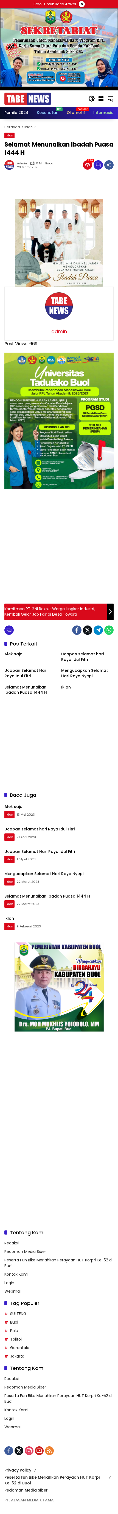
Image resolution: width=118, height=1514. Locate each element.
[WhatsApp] (109, 630)
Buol (14, 1322)
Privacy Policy (17, 1470)
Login (9, 1283)
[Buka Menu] (101, 98)
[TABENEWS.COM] (27, 98)
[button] (91, 98)
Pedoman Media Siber (25, 1251)
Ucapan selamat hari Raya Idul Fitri (82, 657)
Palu (14, 1330)
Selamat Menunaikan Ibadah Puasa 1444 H (25, 690)
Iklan (66, 687)
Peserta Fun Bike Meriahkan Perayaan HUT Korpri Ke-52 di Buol (52, 1480)
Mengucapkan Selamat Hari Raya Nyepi (84, 673)
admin (22, 163)
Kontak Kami (16, 1274)
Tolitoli (16, 1339)
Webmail (12, 1291)
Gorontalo (19, 1347)
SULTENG (18, 1313)
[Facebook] (77, 630)
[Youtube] (39, 1450)
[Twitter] (87, 630)
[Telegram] (98, 630)
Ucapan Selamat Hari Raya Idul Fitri (25, 673)
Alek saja (13, 654)
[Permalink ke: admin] (10, 165)
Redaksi (11, 1243)
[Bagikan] (109, 165)
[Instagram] (29, 1450)
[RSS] (49, 1450)
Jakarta (17, 1356)
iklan (9, 135)
